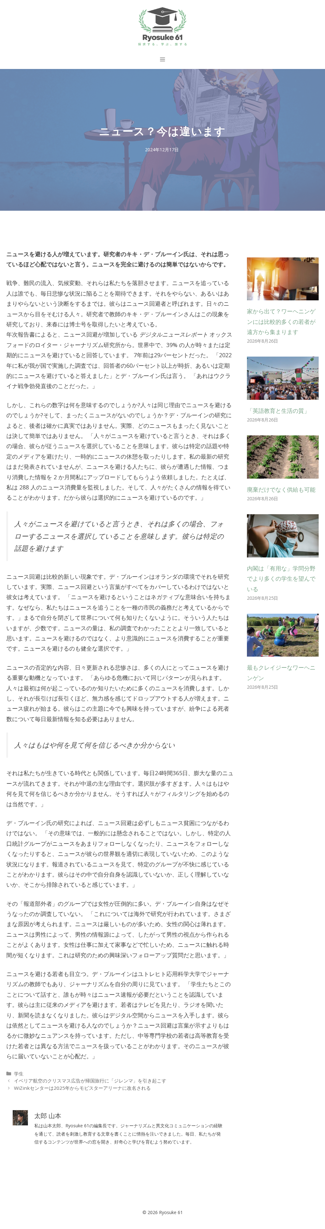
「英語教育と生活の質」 (278, 410)
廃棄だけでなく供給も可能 (281, 489)
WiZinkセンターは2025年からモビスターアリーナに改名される (82, 1088)
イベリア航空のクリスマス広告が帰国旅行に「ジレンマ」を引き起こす (90, 1080)
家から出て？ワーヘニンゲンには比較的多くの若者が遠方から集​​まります (281, 321)
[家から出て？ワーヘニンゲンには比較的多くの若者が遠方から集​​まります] (283, 295)
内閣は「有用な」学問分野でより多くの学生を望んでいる (281, 578)
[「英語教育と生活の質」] (283, 395)
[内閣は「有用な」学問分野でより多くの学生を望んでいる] (283, 552)
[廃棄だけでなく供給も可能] (283, 473)
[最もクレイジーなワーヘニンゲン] (283, 651)
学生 (18, 1073)
